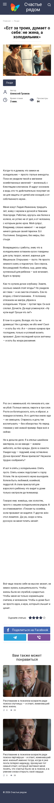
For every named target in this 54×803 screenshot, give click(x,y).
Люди (9, 82)
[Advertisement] (27, 140)
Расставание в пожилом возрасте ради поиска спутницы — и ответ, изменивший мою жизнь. (26, 703)
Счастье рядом (33, 7)
